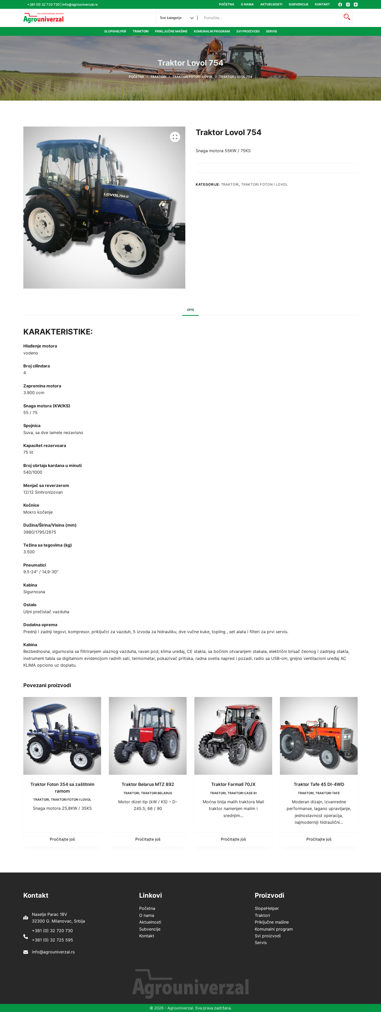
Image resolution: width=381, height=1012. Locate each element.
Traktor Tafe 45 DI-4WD (319, 784)
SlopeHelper (115, 31)
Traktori (141, 31)
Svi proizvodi (247, 31)
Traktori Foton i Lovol (264, 184)
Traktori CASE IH (242, 793)
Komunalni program (212, 31)
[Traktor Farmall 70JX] (233, 736)
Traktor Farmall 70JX (233, 784)
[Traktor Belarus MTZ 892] (148, 736)
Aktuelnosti (271, 4)
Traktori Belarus (156, 793)
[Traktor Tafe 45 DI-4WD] (319, 736)
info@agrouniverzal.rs (53, 951)
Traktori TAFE (327, 793)
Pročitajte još (62, 839)
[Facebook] (340, 4)
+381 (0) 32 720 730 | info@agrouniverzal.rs (62, 4)
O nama (247, 4)
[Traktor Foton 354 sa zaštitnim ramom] (62, 736)
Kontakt (322, 4)
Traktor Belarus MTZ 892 (148, 784)
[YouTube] (356, 4)
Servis (271, 31)
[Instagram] (348, 4)
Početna (226, 4)
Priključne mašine (171, 31)
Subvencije (298, 4)
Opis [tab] (190, 310)
